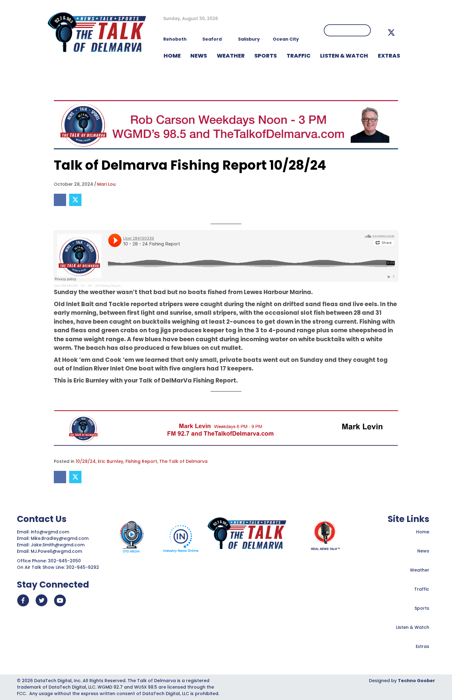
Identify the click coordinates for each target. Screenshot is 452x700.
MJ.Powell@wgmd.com (58, 551)
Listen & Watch (412, 627)
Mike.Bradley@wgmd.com (60, 538)
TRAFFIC (299, 55)
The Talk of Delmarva (183, 461)
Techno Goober (416, 681)
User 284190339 (66, 285)
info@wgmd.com (50, 532)
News (423, 551)
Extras (422, 646)
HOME (172, 55)
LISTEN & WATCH (344, 55)
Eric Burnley (110, 461)
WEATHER (231, 55)
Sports (265, 55)
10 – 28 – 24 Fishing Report (101, 285)
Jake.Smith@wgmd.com (58, 545)
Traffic (421, 589)
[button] (391, 32)
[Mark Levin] (226, 428)
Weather (419, 570)
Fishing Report (141, 461)
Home (422, 532)
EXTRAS (389, 55)
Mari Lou (106, 184)
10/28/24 (86, 461)
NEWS (198, 55)
